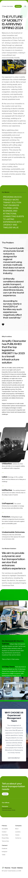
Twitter (3, 854)
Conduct (4, 831)
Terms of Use (5, 841)
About (16, 828)
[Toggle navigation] (25, 6)
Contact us (18, 838)
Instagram (4, 851)
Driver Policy (5, 834)
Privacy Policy (5, 838)
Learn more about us (14, 757)
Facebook (4, 848)
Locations (17, 831)
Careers (17, 834)
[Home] (8, 6)
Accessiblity (5, 828)
